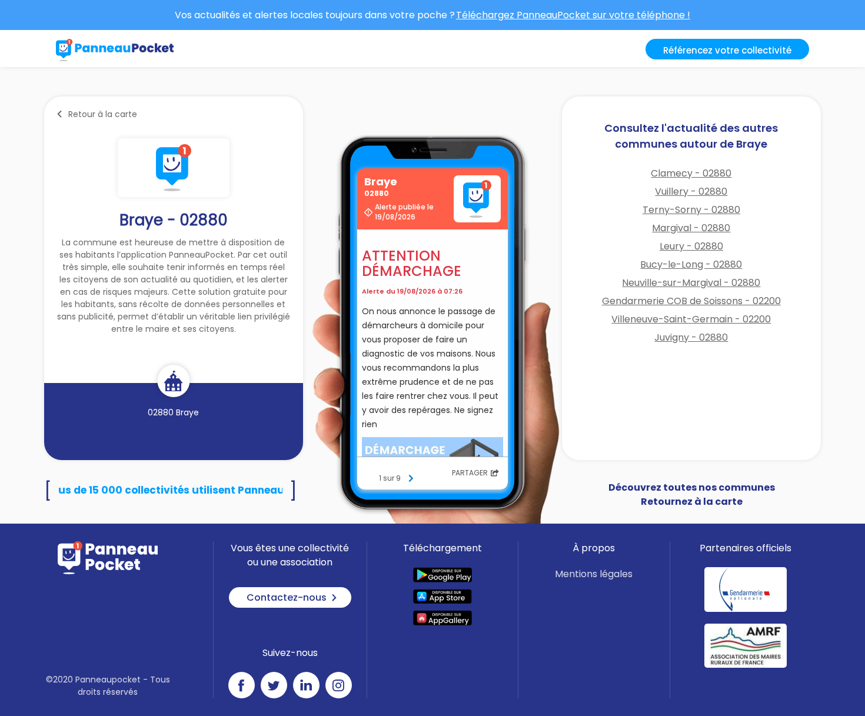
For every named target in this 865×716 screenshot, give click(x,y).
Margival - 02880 (691, 228)
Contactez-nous (287, 597)
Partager (470, 473)
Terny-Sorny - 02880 (691, 210)
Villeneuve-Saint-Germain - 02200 (691, 319)
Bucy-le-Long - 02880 (691, 264)
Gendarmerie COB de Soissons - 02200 (691, 301)
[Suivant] (411, 478)
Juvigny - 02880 (691, 337)
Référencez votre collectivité (727, 50)
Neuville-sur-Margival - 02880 (691, 282)
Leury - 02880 (691, 246)
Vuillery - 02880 (691, 191)
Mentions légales (594, 574)
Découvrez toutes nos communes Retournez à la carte (691, 494)
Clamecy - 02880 (691, 173)
